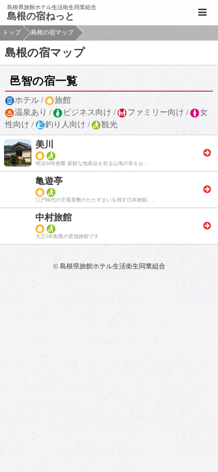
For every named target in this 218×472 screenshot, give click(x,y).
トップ (12, 32)
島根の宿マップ (52, 32)
